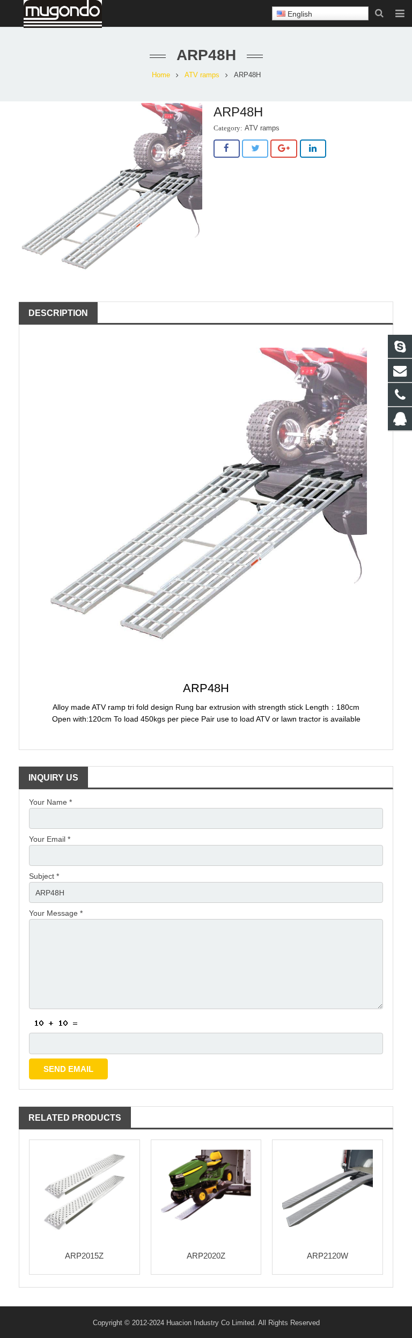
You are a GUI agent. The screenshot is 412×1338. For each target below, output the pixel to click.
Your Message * (56, 913)
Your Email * (49, 839)
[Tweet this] (255, 148)
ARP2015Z (84, 1255)
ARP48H (206, 688)
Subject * (44, 876)
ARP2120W (327, 1255)
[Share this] (227, 148)
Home (161, 75)
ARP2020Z (206, 1255)
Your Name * (50, 802)
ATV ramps (202, 75)
